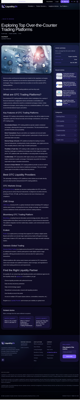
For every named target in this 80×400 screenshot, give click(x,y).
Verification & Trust (38, 355)
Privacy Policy (67, 395)
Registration (50, 358)
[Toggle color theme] (77, 1)
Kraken (5, 233)
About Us (49, 344)
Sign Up (66, 1)
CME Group (6, 205)
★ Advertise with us (52, 352)
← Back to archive (7, 19)
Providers (30, 6)
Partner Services (41, 6)
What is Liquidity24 (38, 344)
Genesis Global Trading (9, 249)
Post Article (50, 1)
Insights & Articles (54, 6)
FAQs (35, 360)
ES (74, 1)
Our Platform (63, 6)
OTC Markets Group (8, 189)
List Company (50, 355)
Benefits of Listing (38, 352)
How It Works (37, 346)
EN (72, 1)
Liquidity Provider (16, 300)
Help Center (50, 349)
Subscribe (69, 356)
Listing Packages (38, 349)
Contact (36, 358)
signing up (19, 276)
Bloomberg (6, 218)
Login (57, 1)
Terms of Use (75, 395)
